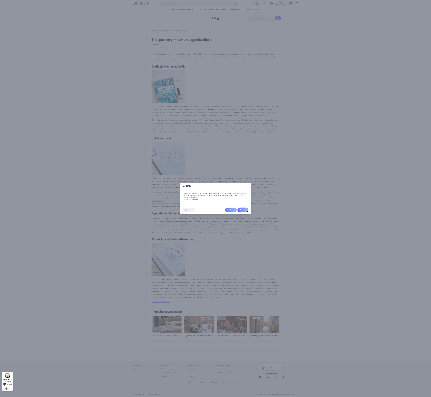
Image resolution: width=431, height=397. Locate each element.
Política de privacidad (191, 200)
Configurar (189, 210)
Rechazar (230, 210)
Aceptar (243, 210)
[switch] (7, 388)
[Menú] (11, 373)
